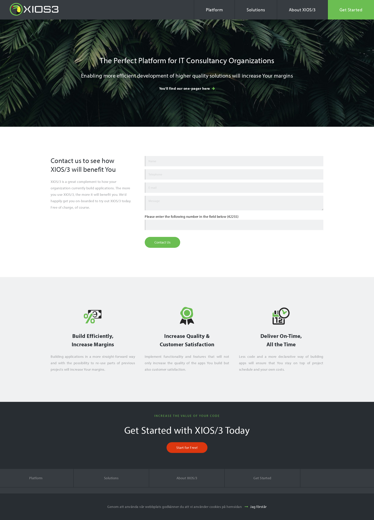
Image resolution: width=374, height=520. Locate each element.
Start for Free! (187, 447)
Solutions (256, 9)
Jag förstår (258, 506)
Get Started (262, 478)
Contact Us (162, 242)
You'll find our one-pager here (184, 88)
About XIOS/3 (302, 9)
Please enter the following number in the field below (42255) (191, 216)
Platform (214, 9)
